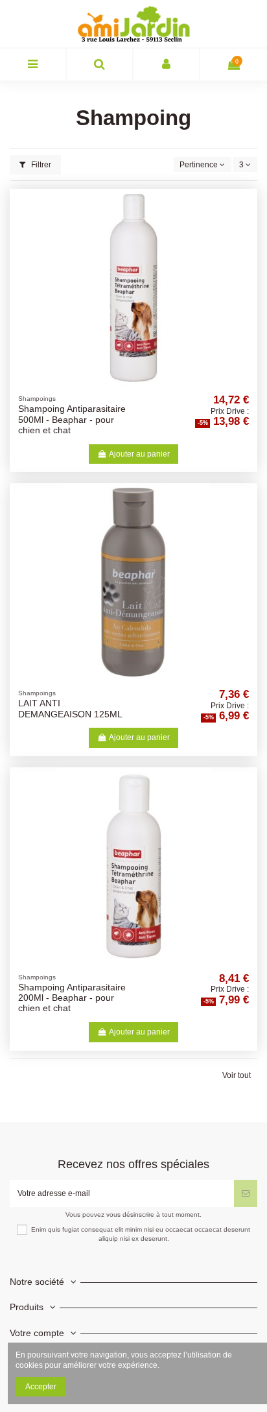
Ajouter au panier (139, 454)
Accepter (40, 1386)
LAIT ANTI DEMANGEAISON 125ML (70, 709)
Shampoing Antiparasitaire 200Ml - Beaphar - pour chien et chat (72, 998)
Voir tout (236, 1075)
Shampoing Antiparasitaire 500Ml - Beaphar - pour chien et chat (72, 419)
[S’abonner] (245, 1193)
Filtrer (40, 164)
